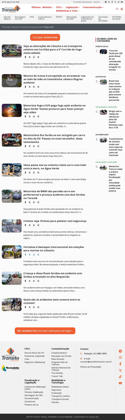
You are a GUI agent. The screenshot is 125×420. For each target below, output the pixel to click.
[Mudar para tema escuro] (122, 9)
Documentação (32, 398)
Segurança (56, 390)
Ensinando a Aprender (35, 356)
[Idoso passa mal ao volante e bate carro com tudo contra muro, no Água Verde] (12, 169)
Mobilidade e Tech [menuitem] (66, 10)
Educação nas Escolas (61, 356)
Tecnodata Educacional (82, 2)
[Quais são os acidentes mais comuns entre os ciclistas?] (12, 304)
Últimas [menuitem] (36, 7)
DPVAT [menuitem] (59, 17)
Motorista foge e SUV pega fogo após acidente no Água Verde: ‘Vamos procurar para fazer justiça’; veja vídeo (54, 109)
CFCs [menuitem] (58, 7)
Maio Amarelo (57, 359)
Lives (27, 359)
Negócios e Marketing (35, 362)
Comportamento (59, 353)
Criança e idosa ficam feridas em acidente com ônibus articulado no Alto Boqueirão (52, 275)
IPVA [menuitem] (32, 17)
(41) (100, 353)
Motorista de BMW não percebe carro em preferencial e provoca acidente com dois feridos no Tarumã (54, 195)
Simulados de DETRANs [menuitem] (103, 19)
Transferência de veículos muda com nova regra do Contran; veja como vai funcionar (116, 147)
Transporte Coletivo (60, 396)
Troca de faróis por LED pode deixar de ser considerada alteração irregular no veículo (115, 60)
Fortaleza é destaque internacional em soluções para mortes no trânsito (53, 248)
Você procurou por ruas (31, 27)
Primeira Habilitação (34, 392)
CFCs (27, 349)
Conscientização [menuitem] (92, 7)
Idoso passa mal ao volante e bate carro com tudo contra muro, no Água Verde (54, 166)
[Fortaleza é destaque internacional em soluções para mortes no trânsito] (12, 252)
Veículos (55, 402)
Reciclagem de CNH (34, 395)
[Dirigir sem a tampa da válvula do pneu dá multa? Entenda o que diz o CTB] (103, 112)
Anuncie (97, 2)
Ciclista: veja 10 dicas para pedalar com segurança (54, 221)
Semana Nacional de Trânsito (60, 369)
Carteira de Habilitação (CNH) (35, 388)
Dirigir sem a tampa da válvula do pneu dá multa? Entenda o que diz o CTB (116, 119)
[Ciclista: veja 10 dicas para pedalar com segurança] (12, 225)
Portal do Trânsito (10, 27)
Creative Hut (94, 417)
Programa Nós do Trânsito (59, 363)
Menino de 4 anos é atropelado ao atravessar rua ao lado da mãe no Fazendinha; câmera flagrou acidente (54, 79)
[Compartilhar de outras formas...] (38, 57)
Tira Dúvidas (57, 373)
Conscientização (60, 349)
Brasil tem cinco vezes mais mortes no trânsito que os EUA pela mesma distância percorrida (115, 90)
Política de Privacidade (90, 366)
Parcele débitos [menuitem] (7, 18)
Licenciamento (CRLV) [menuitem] (45, 18)
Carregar (45, 37)
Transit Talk (57, 376)
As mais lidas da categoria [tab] (107, 40)
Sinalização (56, 393)
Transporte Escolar (60, 399)
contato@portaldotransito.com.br (96, 361)
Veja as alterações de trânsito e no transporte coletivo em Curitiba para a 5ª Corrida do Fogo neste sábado (52, 49)
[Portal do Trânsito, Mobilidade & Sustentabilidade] (10, 354)
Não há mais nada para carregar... (45, 330)
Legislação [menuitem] (72, 7)
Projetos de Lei (31, 405)
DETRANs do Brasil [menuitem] (116, 18)
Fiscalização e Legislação (32, 381)
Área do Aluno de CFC (34, 353)
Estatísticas (30, 401)
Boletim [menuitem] (46, 7)
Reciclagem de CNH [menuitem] (20, 18)
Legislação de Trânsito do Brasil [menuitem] (87, 19)
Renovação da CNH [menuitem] (72, 18)
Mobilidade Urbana (60, 387)
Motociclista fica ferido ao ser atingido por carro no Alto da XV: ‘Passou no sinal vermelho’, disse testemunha (54, 139)
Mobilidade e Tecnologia (58, 381)
